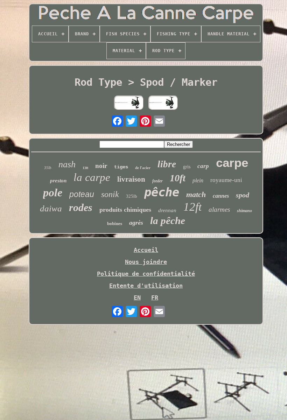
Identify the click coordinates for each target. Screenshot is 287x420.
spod (242, 195)
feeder (157, 180)
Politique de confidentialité (146, 273)
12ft (192, 207)
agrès (136, 222)
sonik (110, 194)
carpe (232, 162)
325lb (131, 196)
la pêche (167, 220)
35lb (47, 168)
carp (203, 166)
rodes (80, 207)
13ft (85, 168)
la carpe (92, 177)
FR (154, 297)
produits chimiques (125, 209)
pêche (161, 192)
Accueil (146, 249)
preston (58, 180)
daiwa (51, 208)
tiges (121, 167)
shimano (244, 210)
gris (186, 166)
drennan (167, 210)
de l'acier (142, 168)
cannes (221, 196)
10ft (178, 178)
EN (137, 297)
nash (67, 164)
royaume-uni (226, 180)
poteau (81, 194)
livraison (131, 179)
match (196, 194)
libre (167, 164)
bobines (114, 223)
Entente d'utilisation (146, 285)
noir (101, 165)
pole (52, 192)
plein (197, 180)
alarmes (219, 209)
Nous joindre (146, 261)
